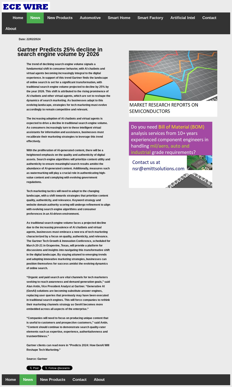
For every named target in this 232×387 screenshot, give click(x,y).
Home (18, 18)
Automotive (90, 18)
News (35, 18)
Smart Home (119, 18)
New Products (59, 18)
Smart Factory (150, 18)
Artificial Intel (182, 18)
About (10, 29)
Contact (209, 18)
